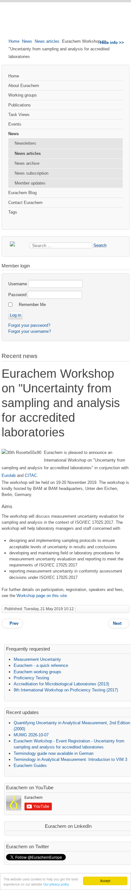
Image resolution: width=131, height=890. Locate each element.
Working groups (22, 95)
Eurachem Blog (22, 192)
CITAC (31, 475)
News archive (27, 163)
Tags (12, 212)
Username (17, 283)
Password (17, 294)
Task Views (19, 114)
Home (14, 41)
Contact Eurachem (25, 202)
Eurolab (9, 475)
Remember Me (32, 304)
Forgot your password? (29, 325)
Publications (19, 105)
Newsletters (25, 143)
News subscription (31, 173)
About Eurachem (23, 85)
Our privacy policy (56, 884)
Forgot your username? (29, 331)
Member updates (30, 183)
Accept (105, 880)
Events (14, 124)
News (27, 41)
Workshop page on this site (42, 595)
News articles (47, 41)
